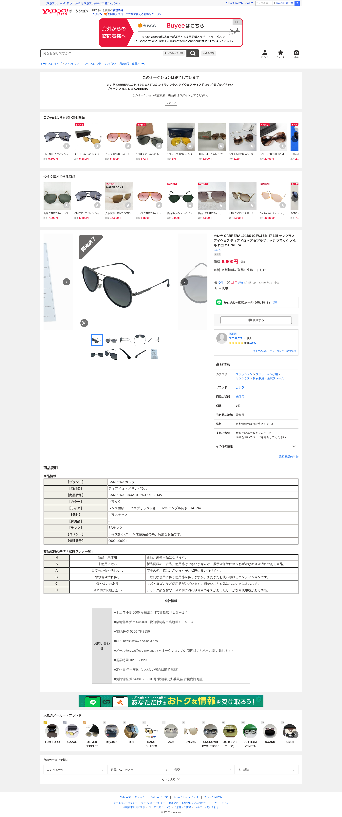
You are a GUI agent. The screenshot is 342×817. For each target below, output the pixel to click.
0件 (220, 282)
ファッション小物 (91, 63)
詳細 (240, 282)
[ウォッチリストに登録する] (66, 146)
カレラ (217, 250)
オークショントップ (51, 63)
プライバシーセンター (153, 803)
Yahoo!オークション (132, 797)
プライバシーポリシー (125, 803)
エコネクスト (237, 338)
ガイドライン (221, 803)
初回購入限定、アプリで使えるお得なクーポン (135, 14)
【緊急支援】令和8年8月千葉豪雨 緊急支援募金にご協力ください (82, 3)
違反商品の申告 (288, 456)
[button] (256, 446)
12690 (252, 342)
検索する (193, 53)
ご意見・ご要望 (182, 807)
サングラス (110, 63)
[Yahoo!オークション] (65, 9)
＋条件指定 (209, 53)
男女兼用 (124, 63)
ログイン (97, 14)
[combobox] (101, 53)
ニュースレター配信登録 (283, 351)
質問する (258, 320)
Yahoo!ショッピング (186, 797)
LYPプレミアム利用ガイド (196, 803)
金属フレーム (139, 63)
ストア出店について (159, 807)
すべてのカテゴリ (173, 53)
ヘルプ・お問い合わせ (206, 807)
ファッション (72, 63)
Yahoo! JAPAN (234, 3)
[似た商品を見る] (84, 323)
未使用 (240, 396)
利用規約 (173, 803)
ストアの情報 (260, 351)
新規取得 (118, 10)
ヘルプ (249, 3)
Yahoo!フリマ (159, 797)
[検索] (297, 3)
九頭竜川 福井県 (284, 3)
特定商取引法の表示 (134, 807)
